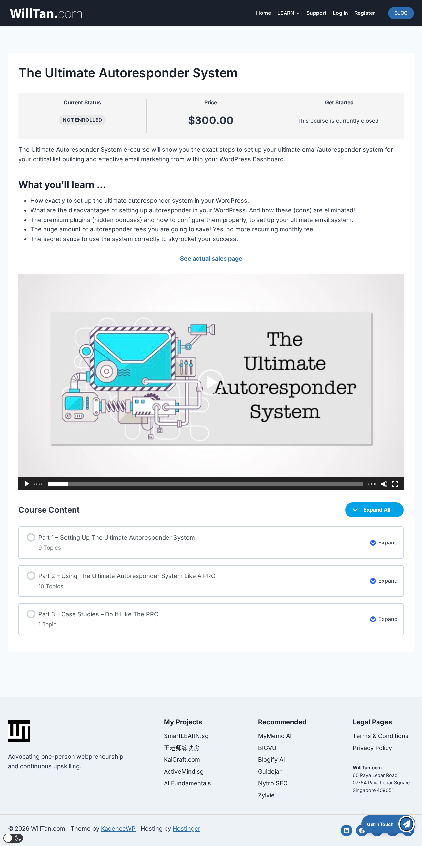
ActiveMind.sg (184, 771)
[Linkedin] (346, 830)
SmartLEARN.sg (186, 735)
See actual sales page (211, 258)
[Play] (27, 484)
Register (364, 13)
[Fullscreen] (395, 484)
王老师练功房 (181, 747)
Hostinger (186, 828)
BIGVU (267, 747)
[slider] (205, 484)
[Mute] (384, 484)
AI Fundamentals (187, 783)
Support (316, 13)
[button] (211, 382)
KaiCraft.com (182, 759)
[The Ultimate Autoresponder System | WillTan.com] (46, 13)
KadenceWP (118, 828)
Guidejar (270, 771)
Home (263, 13)
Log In (340, 13)
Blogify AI (271, 759)
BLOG (401, 13)
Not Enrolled (82, 120)
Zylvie (266, 795)
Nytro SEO (273, 783)
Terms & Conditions (380, 735)
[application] (211, 382)
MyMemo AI (275, 735)
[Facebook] (362, 830)
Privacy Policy (372, 747)
